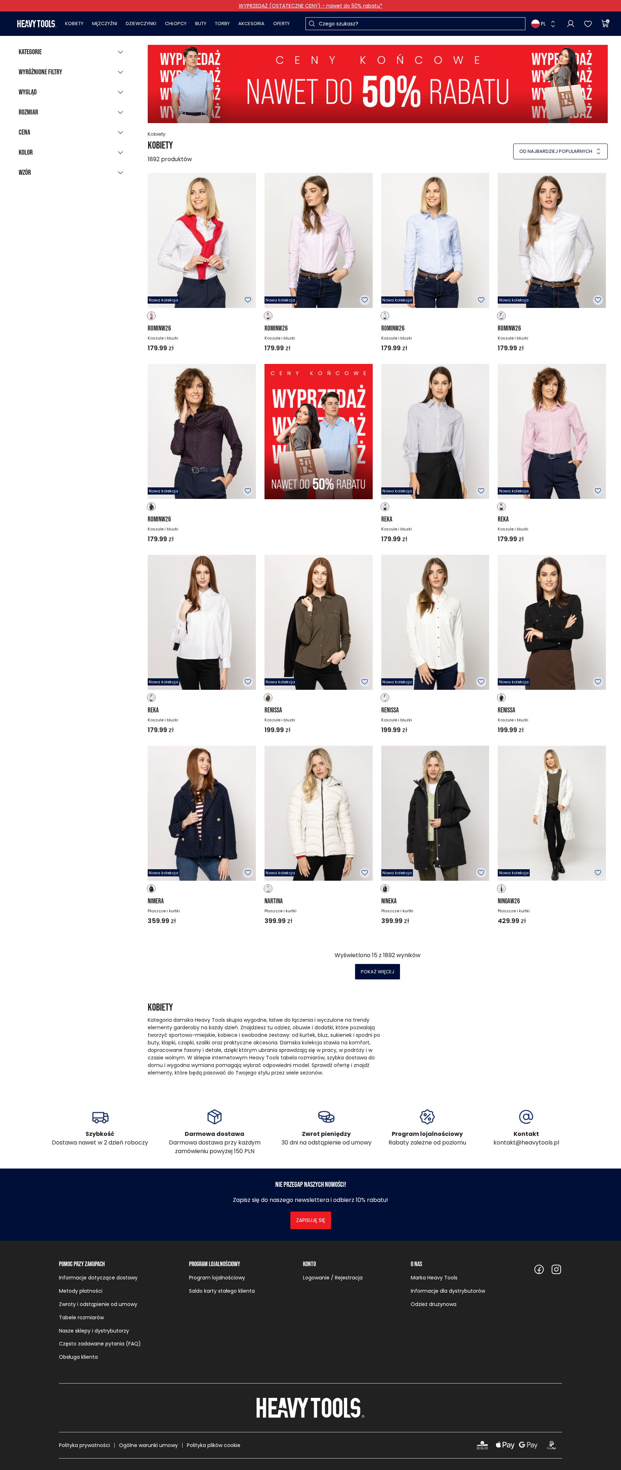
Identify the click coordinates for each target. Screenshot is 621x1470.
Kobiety (74, 23)
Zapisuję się (310, 1220)
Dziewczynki (141, 23)
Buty (200, 23)
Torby (222, 23)
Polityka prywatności (84, 1445)
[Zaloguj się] (570, 23)
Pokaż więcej (377, 971)
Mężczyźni (104, 23)
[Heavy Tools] (36, 23)
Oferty (281, 23)
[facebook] (539, 1269)
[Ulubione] (588, 23)
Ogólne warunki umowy (148, 1445)
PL (543, 23)
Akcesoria (251, 23)
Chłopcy (176, 23)
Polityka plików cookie (213, 1445)
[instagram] (556, 1269)
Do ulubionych (248, 300)
